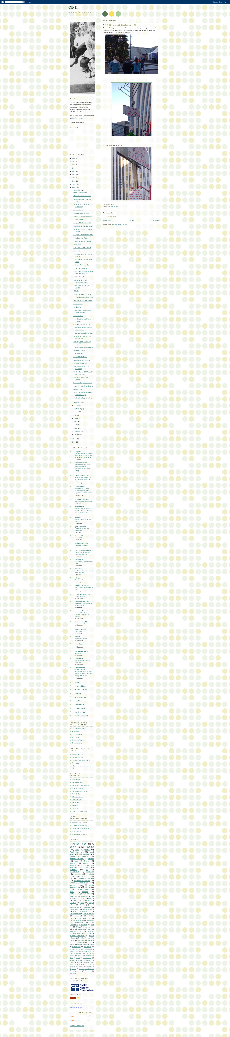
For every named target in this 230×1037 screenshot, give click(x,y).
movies (72, 944)
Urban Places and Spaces (80, 785)
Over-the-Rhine (78, 844)
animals (89, 949)
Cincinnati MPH (80, 668)
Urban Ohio (75, 802)
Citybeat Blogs (80, 708)
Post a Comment (111, 216)
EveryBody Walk (80, 712)
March (76, 428)
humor (83, 865)
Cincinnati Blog (80, 486)
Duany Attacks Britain (80, 357)
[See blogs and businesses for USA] (75, 998)
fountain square (113, 206)
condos (76, 916)
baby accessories (75, 953)
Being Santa (77, 244)
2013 (74, 171)
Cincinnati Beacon (81, 686)
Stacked (77, 636)
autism (85, 944)
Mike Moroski (79, 506)
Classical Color (78, 316)
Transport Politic (77, 799)
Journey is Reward (81, 611)
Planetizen (75, 805)
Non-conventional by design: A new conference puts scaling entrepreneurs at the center (84, 455)
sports (72, 940)
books (92, 944)
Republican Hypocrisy (81, 545)
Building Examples (79, 277)
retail (71, 951)
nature (77, 874)
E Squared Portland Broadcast (83, 234)
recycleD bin (79, 701)
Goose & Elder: (79, 538)
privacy (80, 955)
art (87, 870)
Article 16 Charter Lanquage (82, 216)
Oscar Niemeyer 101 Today (82, 294)
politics (87, 850)
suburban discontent (76, 920)
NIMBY (72, 960)
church (72, 918)
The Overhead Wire (78, 728)
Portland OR (86, 911)
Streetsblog (75, 731)
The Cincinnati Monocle (83, 550)
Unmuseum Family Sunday (82, 241)
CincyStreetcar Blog (82, 622)
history (82, 942)
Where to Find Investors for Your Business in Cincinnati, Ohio (83, 479)
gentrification (79, 922)
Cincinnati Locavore (82, 602)
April (75, 425)
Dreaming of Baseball (80, 268)
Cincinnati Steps (77, 743)
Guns (71, 958)
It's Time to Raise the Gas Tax (83, 297)
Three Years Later (80, 580)
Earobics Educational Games (81, 760)
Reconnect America (78, 740)
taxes (81, 966)
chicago (80, 960)
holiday (72, 896)
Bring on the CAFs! (80, 624)
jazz (89, 933)
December (77, 190)
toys (78, 944)
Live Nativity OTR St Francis (82, 300)
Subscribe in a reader (77, 1026)
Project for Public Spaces (80, 811)
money (72, 955)
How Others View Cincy (83, 951)
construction (74, 872)
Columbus (88, 971)
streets (91, 859)
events (90, 846)
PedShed (75, 808)
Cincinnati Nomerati (82, 536)
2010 (74, 181)
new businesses (83, 896)
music (72, 892)
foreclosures (76, 947)
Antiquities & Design (82, 499)
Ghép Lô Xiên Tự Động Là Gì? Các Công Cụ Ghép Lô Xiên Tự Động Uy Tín (83, 510)
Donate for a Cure (75, 994)
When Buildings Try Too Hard (82, 383)
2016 (74, 165)
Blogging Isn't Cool (81, 543)
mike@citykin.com (77, 118)
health (85, 962)
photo (73, 846)
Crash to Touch (78, 210)
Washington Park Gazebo (81, 360)
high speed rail (84, 918)
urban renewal (89, 913)
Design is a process (81, 646)
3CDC (75, 942)
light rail (87, 916)
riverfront (88, 955)
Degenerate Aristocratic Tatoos (83, 347)
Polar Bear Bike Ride (80, 238)
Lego (82, 898)
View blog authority (76, 1007)
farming (88, 953)
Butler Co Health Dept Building (83, 386)
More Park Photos (79, 350)
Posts (75, 1017)
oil (73, 929)
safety (75, 911)
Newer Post (107, 220)
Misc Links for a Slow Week (82, 196)
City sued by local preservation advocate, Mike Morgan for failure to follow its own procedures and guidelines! (84, 673)
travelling (91, 940)
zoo (90, 964)
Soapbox (78, 452)
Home (132, 220)
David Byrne (76, 779)
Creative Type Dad (78, 757)
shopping (82, 905)
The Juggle (75, 763)
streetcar (73, 865)
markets (91, 898)
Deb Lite (77, 578)
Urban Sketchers (77, 782)
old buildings (84, 854)
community (90, 920)
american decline (75, 913)
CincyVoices (79, 658)
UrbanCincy (79, 569)
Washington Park (77, 852)
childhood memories (82, 881)
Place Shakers (76, 794)
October (76, 405)
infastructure (86, 900)
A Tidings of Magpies (82, 585)
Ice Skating (77, 307)
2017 (74, 161)
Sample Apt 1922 (78, 219)
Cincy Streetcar (77, 734)
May (75, 421)
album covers (74, 909)
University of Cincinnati (86, 969)
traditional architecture (77, 936)
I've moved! (78, 653)
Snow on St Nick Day (80, 363)
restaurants (73, 931)
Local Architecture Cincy (79, 791)
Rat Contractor (78, 353)
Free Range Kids (77, 754)
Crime (72, 889)
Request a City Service (79, 822)
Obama (72, 863)
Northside (87, 907)
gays (78, 962)
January (76, 434)
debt (77, 927)
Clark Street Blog (80, 629)
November (77, 402)
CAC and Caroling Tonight (81, 324)
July (75, 415)
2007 (74, 439)
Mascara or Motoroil (81, 690)
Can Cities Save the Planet (82, 247)
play (86, 867)
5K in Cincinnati (80, 697)
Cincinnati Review (81, 463)
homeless (73, 903)
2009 (74, 184)
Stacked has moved (81, 638)
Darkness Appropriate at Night (83, 333)
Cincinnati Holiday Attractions (82, 398)
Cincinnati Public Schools (80, 834)
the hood (81, 940)
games (72, 962)
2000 (74, 442)
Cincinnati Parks (82, 861)
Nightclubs (73, 969)
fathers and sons (88, 927)
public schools (84, 876)
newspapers (80, 964)
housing (85, 856)
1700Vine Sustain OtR (82, 594)
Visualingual (79, 559)
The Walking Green (81, 651)
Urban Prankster (77, 797)
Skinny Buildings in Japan (81, 213)
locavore (91, 931)
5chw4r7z (78, 517)
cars (77, 850)
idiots (89, 942)
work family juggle (79, 933)
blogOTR (78, 693)
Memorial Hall (87, 958)
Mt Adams (82, 949)
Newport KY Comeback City (82, 223)
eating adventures (88, 909)
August (76, 412)
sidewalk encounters (79, 883)
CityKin (74, 7)
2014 (74, 168)
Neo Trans (75, 737)
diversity (88, 960)
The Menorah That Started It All (122, 24)
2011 (74, 178)
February (77, 431)
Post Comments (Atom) (119, 224)
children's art (85, 938)
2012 (74, 174)
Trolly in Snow (78, 304)
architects (84, 924)
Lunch (78, 958)
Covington (73, 949)
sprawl (72, 856)
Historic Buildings (77, 859)
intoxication (87, 947)
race (89, 929)
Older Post (156, 220)
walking (72, 894)
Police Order (78, 631)
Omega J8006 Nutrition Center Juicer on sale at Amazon (82, 614)
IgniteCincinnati (80, 527)
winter (82, 903)
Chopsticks (77, 251)
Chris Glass (79, 644)
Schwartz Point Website (81, 265)
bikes (75, 900)
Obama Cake (77, 389)
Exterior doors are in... (81, 596)
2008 (74, 187)
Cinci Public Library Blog (79, 825)
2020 (74, 158)
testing (89, 966)
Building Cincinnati (81, 716)
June (75, 418)
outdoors (81, 929)
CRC (71, 878)
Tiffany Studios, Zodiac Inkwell (84, 501)
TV (83, 931)
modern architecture (86, 878)
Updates (77, 682)
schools (85, 892)
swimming (73, 870)
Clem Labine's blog (78, 788)
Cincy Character (77, 831)
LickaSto (76, 291)
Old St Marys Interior (80, 192)
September (77, 409)
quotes (85, 863)
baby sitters (77, 971)
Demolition (90, 872)
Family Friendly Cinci (82, 475)
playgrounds (85, 894)
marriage (72, 966)
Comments (76, 1021)
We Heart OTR (79, 704)
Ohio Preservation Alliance (80, 828)
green (87, 887)
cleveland (72, 973)
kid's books (84, 889)
